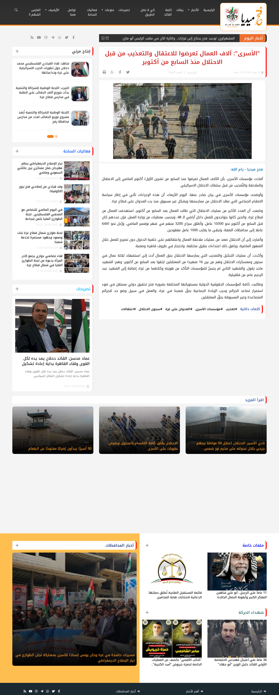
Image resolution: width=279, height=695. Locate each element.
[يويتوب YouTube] (39, 37)
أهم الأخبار (193, 691)
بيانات (179, 10)
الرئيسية (209, 10)
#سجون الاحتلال (150, 309)
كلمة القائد (168, 12)
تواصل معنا (72, 12)
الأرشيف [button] (53, 10)
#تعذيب (231, 309)
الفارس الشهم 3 (35, 12)
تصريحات (124, 10)
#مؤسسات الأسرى (209, 309)
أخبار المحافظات (126, 691)
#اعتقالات (128, 309)
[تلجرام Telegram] (52, 37)
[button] (56, 136)
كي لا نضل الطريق (148, 12)
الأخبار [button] (194, 10)
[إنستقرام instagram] (46, 37)
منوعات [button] (109, 10)
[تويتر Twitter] (66, 37)
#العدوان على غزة (178, 309)
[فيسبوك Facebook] (73, 37)
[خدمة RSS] (32, 37)
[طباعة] (104, 72)
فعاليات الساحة (92, 12)
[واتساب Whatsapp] (59, 37)
